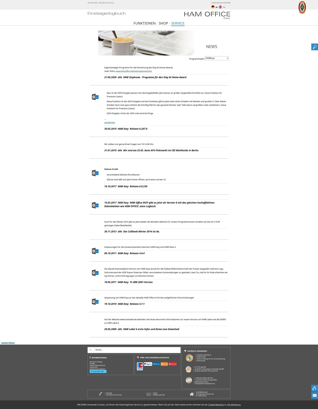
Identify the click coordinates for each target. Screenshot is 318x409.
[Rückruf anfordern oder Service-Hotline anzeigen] (314, 390)
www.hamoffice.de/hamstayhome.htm (134, 71)
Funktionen (145, 23)
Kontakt (92, 363)
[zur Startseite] (107, 16)
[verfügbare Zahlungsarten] (158, 366)
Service (178, 23)
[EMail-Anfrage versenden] (314, 398)
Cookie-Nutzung (216, 404)
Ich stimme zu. (234, 404)
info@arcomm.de (159, 395)
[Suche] (314, 49)
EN (224, 7)
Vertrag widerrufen (97, 371)
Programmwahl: (196, 58)
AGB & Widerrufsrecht (97, 365)
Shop (163, 23)
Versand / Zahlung (96, 362)
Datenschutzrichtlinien (97, 369)
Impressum (94, 367)
